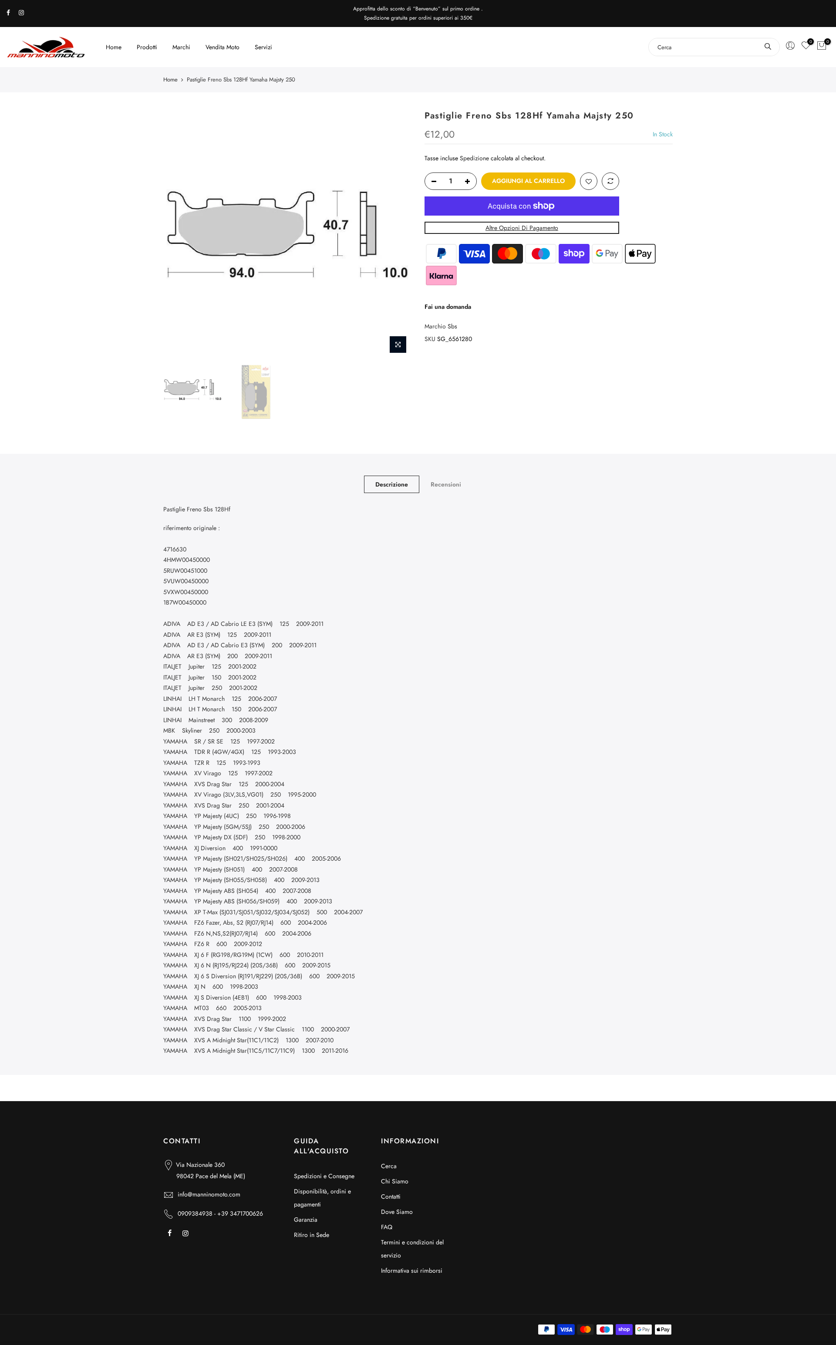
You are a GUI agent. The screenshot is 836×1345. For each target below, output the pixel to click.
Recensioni (446, 484)
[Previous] (178, 234)
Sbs (452, 326)
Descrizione (391, 484)
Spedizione (474, 158)
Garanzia (305, 1219)
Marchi (181, 47)
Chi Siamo (394, 1181)
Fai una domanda (448, 306)
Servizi (263, 47)
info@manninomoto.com (209, 1194)
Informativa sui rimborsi (411, 1270)
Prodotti (147, 47)
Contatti (391, 1196)
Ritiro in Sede (311, 1234)
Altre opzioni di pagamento (521, 227)
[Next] (396, 234)
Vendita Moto (222, 47)
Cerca (389, 1166)
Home (113, 47)
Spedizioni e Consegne (324, 1176)
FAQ (386, 1227)
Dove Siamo (397, 1211)
